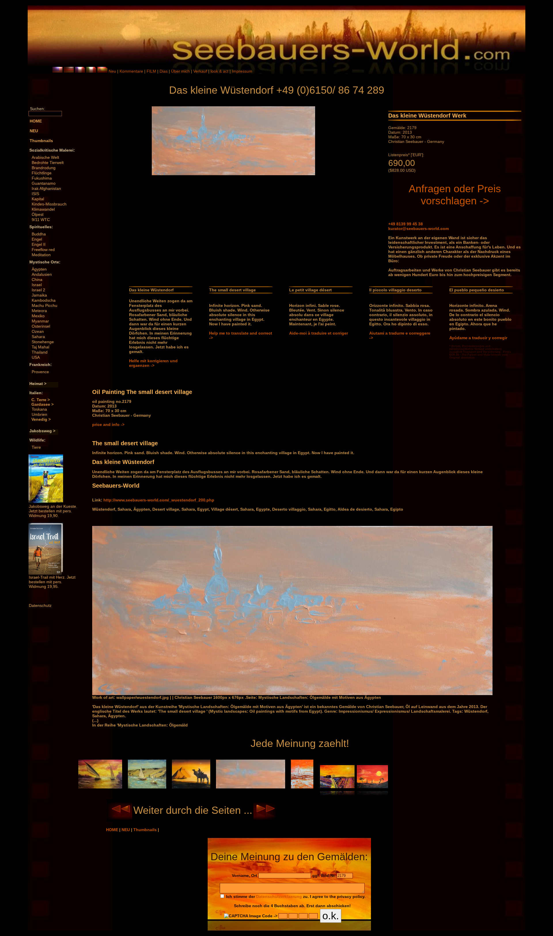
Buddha (39, 234)
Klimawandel (43, 209)
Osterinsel (41, 326)
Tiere (36, 447)
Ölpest (37, 214)
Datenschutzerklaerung (279, 896)
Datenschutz (40, 605)
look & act (220, 71)
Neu (112, 71)
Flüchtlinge (42, 173)
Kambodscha (44, 300)
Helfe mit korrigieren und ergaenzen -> (153, 363)
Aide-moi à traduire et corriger (318, 333)
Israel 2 (38, 290)
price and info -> (108, 424)
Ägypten (39, 269)
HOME (112, 829)
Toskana (39, 409)
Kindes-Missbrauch (49, 204)
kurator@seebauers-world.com (418, 228)
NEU (126, 829)
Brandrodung (44, 167)
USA (36, 357)
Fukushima (42, 178)
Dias (164, 71)
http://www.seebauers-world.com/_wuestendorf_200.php (158, 500)
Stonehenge (43, 341)
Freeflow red (43, 249)
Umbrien (39, 414)
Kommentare (132, 71)
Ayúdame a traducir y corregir (478, 337)
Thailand (40, 352)
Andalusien (42, 274)
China (37, 279)
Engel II (39, 244)
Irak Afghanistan (46, 188)
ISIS (35, 193)
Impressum (242, 71)
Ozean (38, 331)
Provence (40, 371)
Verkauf (200, 71)
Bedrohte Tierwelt (48, 162)
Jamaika (39, 295)
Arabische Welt (45, 157)
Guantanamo (44, 183)
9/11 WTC (41, 219)
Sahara (38, 336)
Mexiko (38, 316)
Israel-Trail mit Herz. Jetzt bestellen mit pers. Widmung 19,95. (52, 582)
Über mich (181, 71)
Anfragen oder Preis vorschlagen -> (455, 195)
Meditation (41, 254)
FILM (152, 71)
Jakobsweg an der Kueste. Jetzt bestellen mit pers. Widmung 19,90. (53, 511)
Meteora (39, 310)
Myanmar (40, 321)
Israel (37, 284)
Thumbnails (145, 829)
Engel (37, 239)
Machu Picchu (44, 305)
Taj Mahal (40, 347)
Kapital (38, 199)
